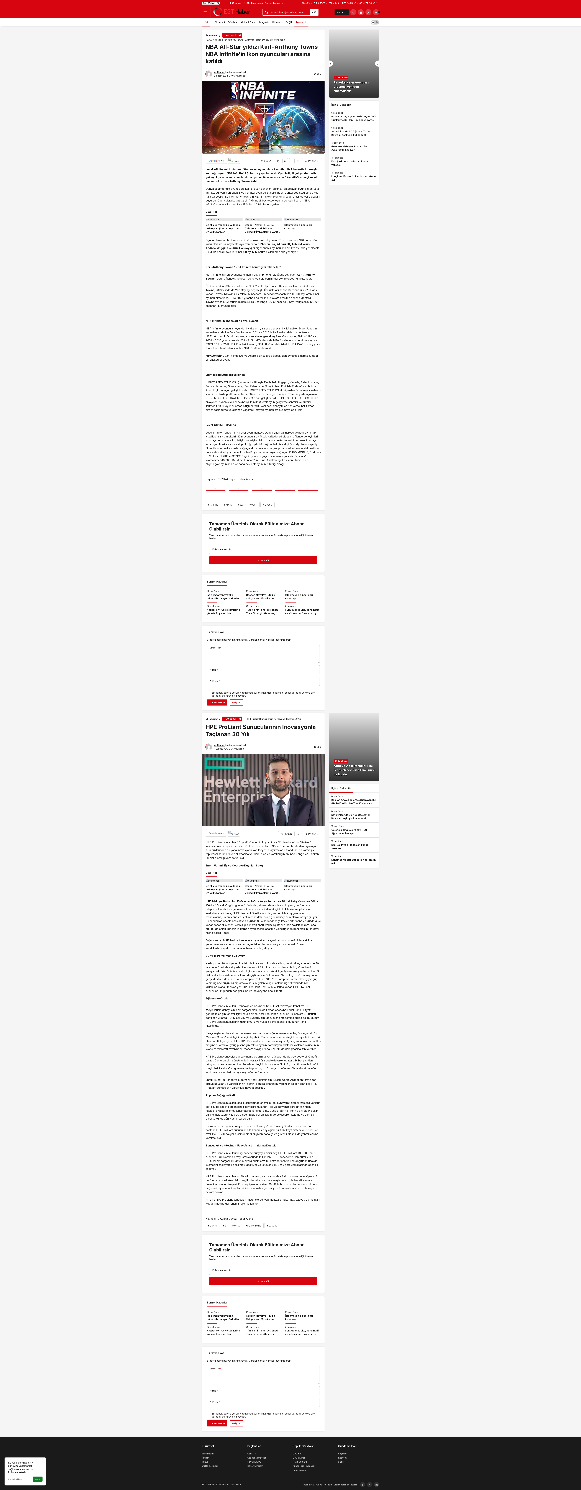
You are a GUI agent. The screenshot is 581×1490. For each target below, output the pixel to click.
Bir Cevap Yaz (215, 632)
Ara (314, 12)
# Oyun (253, 505)
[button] (361, 12)
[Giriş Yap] (368, 12)
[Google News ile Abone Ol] (216, 161)
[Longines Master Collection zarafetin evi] (354, 176)
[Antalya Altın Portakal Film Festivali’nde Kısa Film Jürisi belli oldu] (354, 747)
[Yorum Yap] (285, 160)
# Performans (253, 1226)
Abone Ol (341, 12)
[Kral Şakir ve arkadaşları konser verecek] (354, 161)
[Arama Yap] (353, 12)
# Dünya (212, 1226)
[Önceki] (222, 3)
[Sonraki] (226, 3)
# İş (224, 1226)
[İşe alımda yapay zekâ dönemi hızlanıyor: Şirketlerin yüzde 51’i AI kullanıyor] (224, 226)
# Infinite (213, 505)
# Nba (241, 505)
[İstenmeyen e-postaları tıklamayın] (302, 226)
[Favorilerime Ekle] (278, 160)
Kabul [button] (37, 1479)
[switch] (375, 22)
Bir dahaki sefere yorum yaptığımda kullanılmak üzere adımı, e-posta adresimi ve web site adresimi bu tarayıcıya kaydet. (263, 694)
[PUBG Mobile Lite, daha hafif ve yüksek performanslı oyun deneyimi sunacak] (302, 609)
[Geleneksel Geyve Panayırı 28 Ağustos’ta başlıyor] (354, 146)
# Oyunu (267, 505)
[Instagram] (376, 1484)
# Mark (228, 505)
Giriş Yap (236, 702)
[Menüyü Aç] (205, 12)
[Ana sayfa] (206, 22)
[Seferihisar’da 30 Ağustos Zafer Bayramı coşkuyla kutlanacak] (354, 131)
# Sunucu (272, 1226)
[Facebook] (362, 1484)
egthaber (219, 72)
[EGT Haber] (232, 11)
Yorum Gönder (217, 702)
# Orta (236, 1226)
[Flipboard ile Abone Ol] (234, 161)
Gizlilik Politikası (15, 1479)
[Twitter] (369, 1484)
